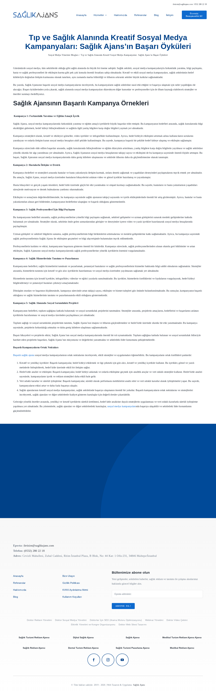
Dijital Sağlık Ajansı (83, 637)
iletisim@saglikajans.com (183, 4)
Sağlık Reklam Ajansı (34, 648)
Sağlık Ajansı (133, 637)
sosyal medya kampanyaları (121, 406)
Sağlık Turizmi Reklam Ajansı (34, 637)
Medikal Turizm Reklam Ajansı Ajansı (182, 637)
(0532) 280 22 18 (34, 550)
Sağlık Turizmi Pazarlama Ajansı (133, 648)
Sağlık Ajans (139, 685)
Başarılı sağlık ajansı (23, 355)
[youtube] (122, 660)
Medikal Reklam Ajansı (182, 648)
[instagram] (108, 660)
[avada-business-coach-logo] (36, 9)
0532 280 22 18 (200, 4)
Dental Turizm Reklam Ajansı (83, 648)
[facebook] (93, 660)
